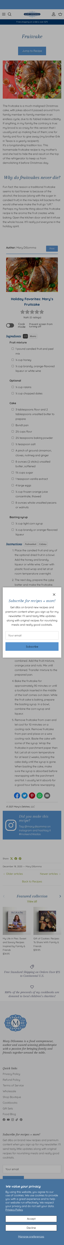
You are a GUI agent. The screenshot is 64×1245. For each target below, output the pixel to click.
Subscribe (32, 646)
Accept (31, 1218)
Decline (31, 1227)
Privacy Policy (14, 1209)
